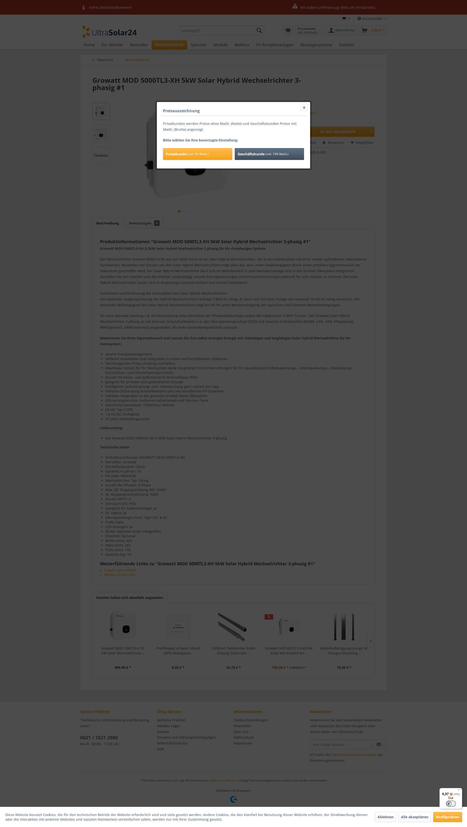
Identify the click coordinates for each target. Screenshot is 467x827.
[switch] (451, 804)
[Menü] (459, 791)
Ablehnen (385, 817)
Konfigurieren (447, 817)
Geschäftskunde (263, 154)
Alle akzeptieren (414, 817)
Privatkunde (187, 154)
